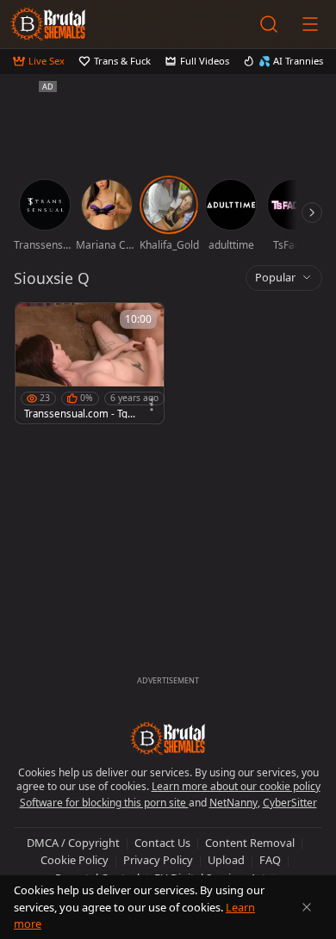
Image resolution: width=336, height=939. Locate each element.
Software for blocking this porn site (104, 802)
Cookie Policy (74, 860)
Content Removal (250, 842)
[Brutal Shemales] (48, 24)
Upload (226, 860)
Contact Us (162, 842)
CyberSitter (290, 802)
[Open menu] (310, 24)
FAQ (270, 860)
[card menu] (151, 404)
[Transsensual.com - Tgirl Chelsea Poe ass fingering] (90, 363)
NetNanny (233, 802)
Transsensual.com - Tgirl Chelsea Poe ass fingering (80, 414)
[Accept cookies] (306, 907)
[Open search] (268, 24)
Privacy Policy (158, 860)
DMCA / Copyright (73, 842)
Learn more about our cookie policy (236, 786)
